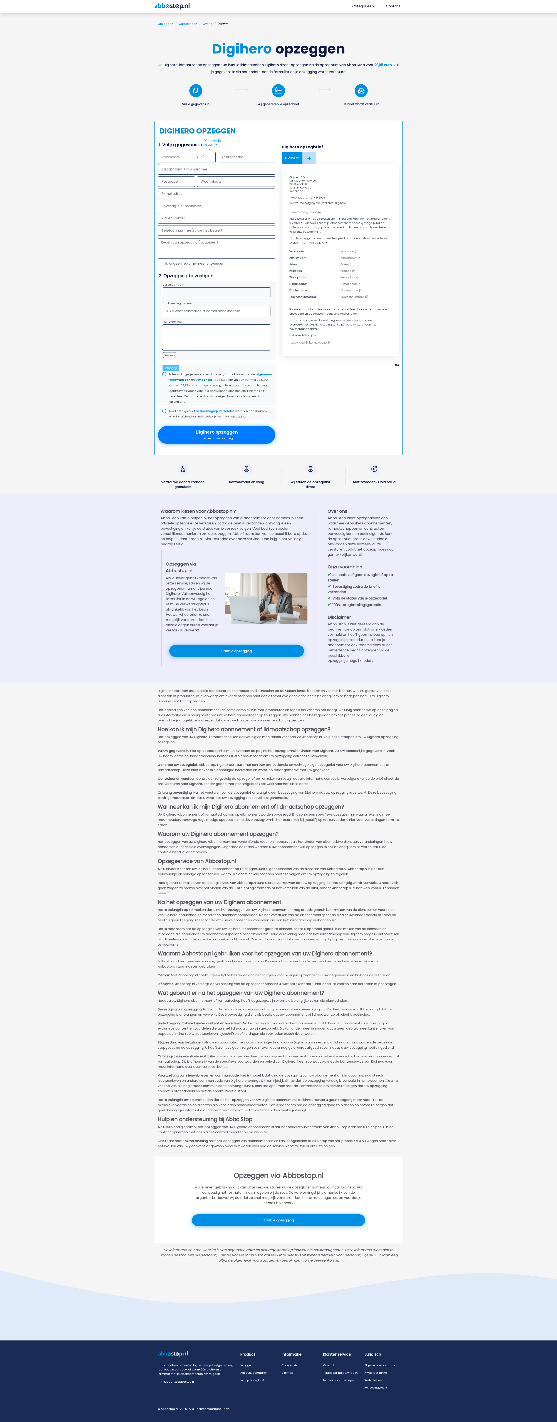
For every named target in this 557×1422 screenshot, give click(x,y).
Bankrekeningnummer (177, 303)
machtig (205, 380)
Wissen (169, 355)
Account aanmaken (253, 1373)
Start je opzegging (236, 651)
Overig (207, 24)
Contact (328, 1365)
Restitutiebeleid (374, 1380)
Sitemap (287, 1373)
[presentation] (216, 206)
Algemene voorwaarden (380, 1365)
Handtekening (172, 322)
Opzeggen (165, 24)
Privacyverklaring (375, 1373)
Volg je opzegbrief (252, 1380)
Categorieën (188, 24)
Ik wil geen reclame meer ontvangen (194, 263)
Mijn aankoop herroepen (339, 1380)
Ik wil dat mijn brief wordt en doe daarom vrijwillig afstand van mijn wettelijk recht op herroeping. (218, 414)
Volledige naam (173, 285)
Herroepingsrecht (375, 1387)
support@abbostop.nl (179, 1382)
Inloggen (246, 1365)
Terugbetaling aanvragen (340, 1373)
